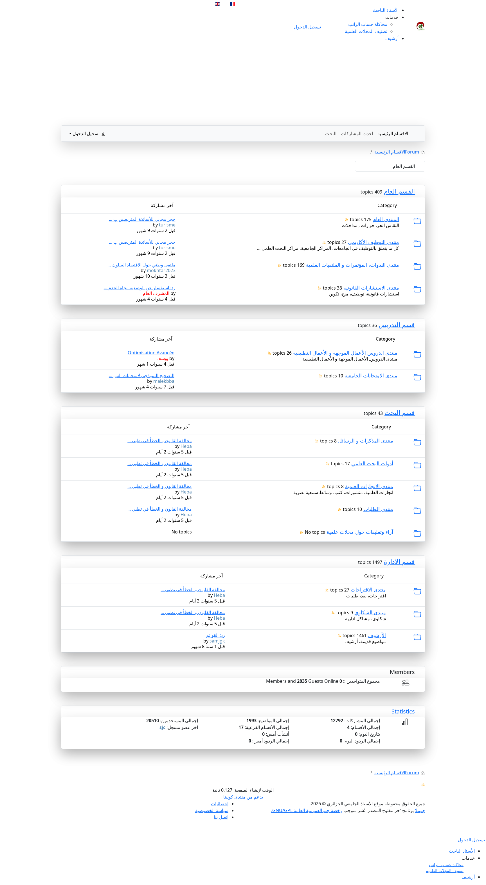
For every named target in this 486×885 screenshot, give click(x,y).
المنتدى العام (386, 219)
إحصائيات (219, 803)
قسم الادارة (399, 561)
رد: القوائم (215, 635)
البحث (330, 133)
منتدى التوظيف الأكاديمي (373, 242)
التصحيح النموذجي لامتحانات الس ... (141, 375)
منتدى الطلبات (378, 509)
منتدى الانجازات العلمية (369, 486)
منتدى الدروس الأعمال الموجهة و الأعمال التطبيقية (345, 352)
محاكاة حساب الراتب (367, 24)
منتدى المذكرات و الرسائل (365, 440)
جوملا (420, 810)
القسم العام (399, 191)
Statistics (403, 711)
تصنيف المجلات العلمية (366, 31)
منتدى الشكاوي (370, 612)
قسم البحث (399, 412)
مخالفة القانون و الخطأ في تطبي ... (159, 440)
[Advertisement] (243, 85)
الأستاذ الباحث (386, 10)
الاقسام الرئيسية (392, 133)
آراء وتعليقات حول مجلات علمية (360, 531)
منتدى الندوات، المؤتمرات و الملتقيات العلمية (352, 264)
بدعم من (255, 797)
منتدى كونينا (234, 797)
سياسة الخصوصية (211, 810)
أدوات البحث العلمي (372, 463)
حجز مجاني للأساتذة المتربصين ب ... (142, 219)
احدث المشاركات (357, 133)
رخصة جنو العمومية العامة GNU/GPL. (306, 810)
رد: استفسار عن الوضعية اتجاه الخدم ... (140, 287)
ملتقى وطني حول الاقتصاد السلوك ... (141, 265)
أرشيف (392, 38)
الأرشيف (377, 635)
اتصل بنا (221, 817)
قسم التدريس (397, 324)
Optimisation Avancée (151, 353)
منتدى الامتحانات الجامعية (371, 375)
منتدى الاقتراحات (368, 589)
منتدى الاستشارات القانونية (371, 287)
